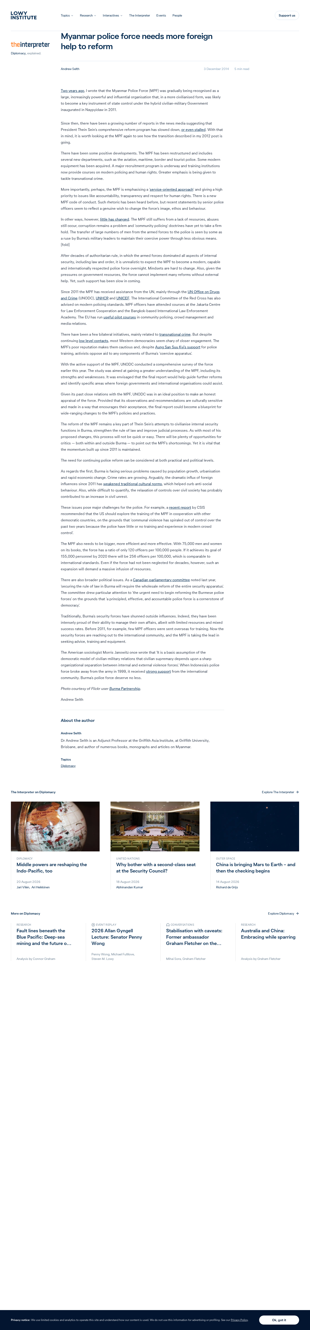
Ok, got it (279, 1320)
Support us (287, 15)
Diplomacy (18, 53)
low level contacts (93, 340)
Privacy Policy (239, 1320)
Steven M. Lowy (102, 959)
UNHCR (102, 298)
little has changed (114, 219)
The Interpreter (139, 15)
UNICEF (122, 298)
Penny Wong (100, 954)
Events (161, 15)
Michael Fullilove (122, 954)
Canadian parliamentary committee (161, 580)
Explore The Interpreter (278, 792)
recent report (180, 507)
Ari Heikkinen (41, 887)
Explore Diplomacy (281, 913)
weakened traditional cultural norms (132, 484)
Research (86, 15)
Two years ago (72, 90)
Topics (65, 15)
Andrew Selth (70, 69)
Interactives (111, 15)
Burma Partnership (124, 688)
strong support (158, 671)
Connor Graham (44, 959)
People (177, 15)
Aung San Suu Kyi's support (177, 347)
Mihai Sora (173, 959)
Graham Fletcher (194, 959)
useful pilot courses (119, 317)
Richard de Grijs (227, 887)
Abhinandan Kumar (129, 887)
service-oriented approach (171, 189)
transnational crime (175, 334)
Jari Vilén (23, 887)
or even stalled (193, 129)
